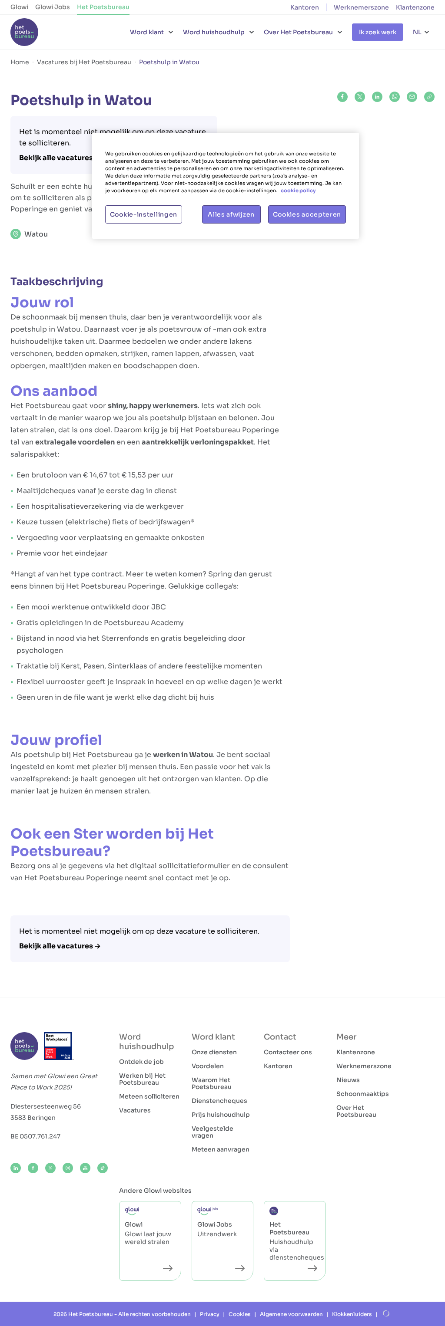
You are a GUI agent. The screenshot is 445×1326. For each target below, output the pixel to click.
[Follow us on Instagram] (68, 1168)
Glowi (19, 7)
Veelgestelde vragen (212, 1132)
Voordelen (208, 1066)
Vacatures (135, 1110)
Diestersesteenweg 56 (45, 1106)
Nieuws (348, 1079)
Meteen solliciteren (149, 1096)
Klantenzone (415, 7)
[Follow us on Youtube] (85, 1168)
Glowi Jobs (52, 7)
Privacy (209, 1314)
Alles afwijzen (231, 214)
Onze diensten (214, 1052)
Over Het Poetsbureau (356, 1111)
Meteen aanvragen (220, 1149)
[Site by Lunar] (386, 1314)
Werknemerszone (361, 7)
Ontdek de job (141, 1061)
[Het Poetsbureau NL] (24, 32)
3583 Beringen (33, 1118)
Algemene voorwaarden (291, 1314)
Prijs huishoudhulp (221, 1114)
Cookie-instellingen (143, 214)
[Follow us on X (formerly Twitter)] (50, 1168)
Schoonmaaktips (362, 1093)
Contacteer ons (288, 1052)
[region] (225, 186)
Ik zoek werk (377, 32)
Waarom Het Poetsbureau (212, 1083)
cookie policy (298, 191)
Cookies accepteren (307, 214)
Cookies (240, 1314)
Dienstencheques (219, 1100)
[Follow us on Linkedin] (15, 1168)
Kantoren (304, 7)
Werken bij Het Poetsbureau (142, 1079)
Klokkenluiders (352, 1314)
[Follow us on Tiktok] (102, 1168)
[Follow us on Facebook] (33, 1168)
